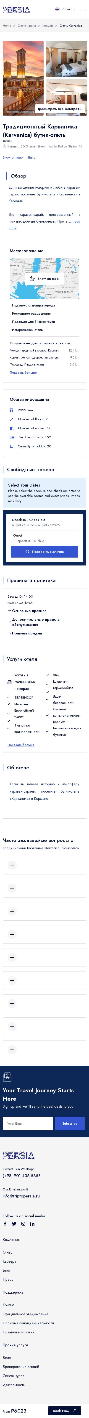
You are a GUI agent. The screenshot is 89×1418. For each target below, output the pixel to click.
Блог (6, 1270)
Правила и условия (18, 1332)
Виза (7, 1357)
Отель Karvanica (71, 25)
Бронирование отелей (21, 1366)
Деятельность (14, 1384)
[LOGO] (16, 9)
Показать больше (23, 372)
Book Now (61, 1410)
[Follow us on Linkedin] (32, 1224)
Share (31, 157)
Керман (47, 25)
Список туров (13, 1375)
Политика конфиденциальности (28, 1323)
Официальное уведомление (25, 1314)
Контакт (8, 1305)
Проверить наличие (48, 551)
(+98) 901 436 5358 (22, 1176)
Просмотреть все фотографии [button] (60, 108)
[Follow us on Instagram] (23, 1224)
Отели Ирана (27, 25)
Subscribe (70, 1123)
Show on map (13, 157)
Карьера (9, 1261)
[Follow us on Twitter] (14, 1224)
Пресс (8, 1279)
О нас (7, 1252)
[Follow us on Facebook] (5, 1224)
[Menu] (84, 9)
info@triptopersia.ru (21, 1196)
